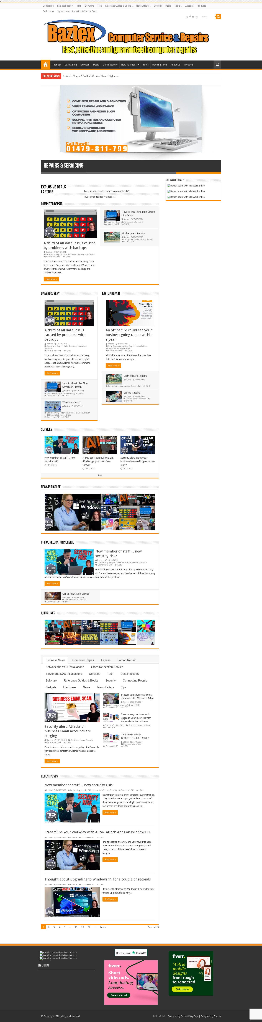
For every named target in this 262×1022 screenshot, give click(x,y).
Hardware (81, 254)
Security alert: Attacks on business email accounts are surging (68, 731)
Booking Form (159, 64)
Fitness (106, 660)
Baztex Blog (71, 64)
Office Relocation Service (57, 543)
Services (85, 64)
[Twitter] (193, 17)
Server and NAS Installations (63, 673)
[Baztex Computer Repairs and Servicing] (131, 36)
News (86, 687)
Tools (177, 6)
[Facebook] (190, 17)
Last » (103, 927)
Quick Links (48, 613)
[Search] (218, 16)
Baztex (49, 252)
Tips (99, 6)
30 (89, 927)
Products (201, 6)
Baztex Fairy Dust (189, 1016)
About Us (175, 64)
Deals (168, 6)
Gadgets (50, 687)
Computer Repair (52, 204)
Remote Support (65, 6)
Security (158, 6)
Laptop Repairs (132, 392)
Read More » (51, 279)
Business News (55, 660)
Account (189, 6)
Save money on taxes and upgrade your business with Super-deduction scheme (136, 718)
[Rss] (187, 17)
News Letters (142, 6)
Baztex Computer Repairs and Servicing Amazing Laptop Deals (45, 64)
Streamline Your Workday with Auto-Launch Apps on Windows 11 (98, 832)
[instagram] (197, 17)
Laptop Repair (146, 239)
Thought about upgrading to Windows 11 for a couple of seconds (98, 879)
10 (76, 927)
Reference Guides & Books (118, 6)
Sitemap (56, 64)
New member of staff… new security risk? (79, 785)
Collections (48, 11)
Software (89, 6)
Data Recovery (110, 64)
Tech (79, 6)
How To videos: (129, 64)
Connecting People (106, 562)
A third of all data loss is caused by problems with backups (65, 335)
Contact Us (48, 6)
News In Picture (51, 487)
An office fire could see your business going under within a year (129, 335)
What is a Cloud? (71, 402)
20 (82, 927)
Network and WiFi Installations (64, 666)
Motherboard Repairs (133, 233)
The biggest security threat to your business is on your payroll (92, 76)
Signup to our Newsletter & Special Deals (77, 11)
